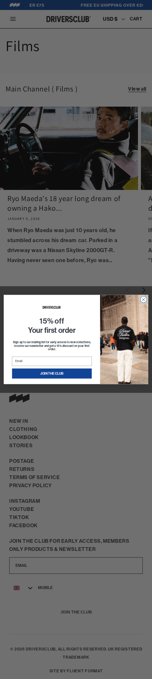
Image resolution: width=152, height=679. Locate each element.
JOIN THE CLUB (51, 373)
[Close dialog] (143, 299)
